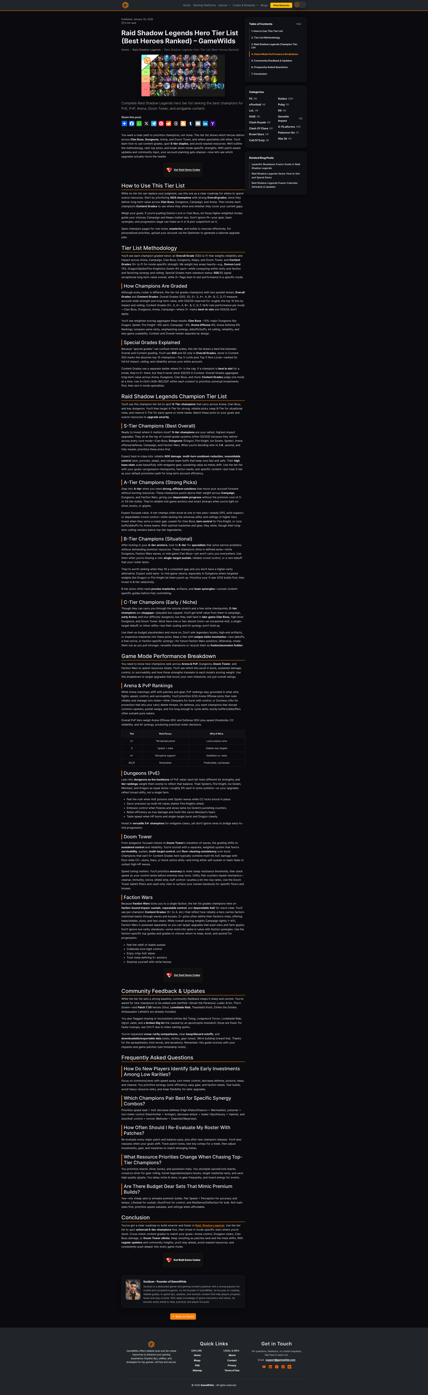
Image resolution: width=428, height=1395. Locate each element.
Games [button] (223, 5)
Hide (298, 24)
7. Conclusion (259, 73)
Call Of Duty (259, 140)
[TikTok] (283, 1367)
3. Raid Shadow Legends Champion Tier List (274, 46)
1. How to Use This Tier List (267, 31)
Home (186, 5)
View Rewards (281, 5)
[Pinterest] (289, 1367)
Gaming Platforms (204, 5)
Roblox (285, 98)
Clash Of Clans (261, 128)
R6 (282, 110)
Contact (232, 1360)
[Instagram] (277, 1367)
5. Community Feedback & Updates (271, 60)
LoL (253, 110)
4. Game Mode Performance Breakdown (274, 54)
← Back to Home (183, 1316)
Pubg (283, 104)
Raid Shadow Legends (147, 49)
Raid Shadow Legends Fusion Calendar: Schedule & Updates (275, 184)
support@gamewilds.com (280, 1359)
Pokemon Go (288, 132)
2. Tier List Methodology (265, 37)
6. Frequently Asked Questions (269, 67)
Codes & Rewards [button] (244, 5)
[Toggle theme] (300, 5)
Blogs (264, 5)
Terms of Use (232, 1370)
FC (253, 98)
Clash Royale (260, 122)
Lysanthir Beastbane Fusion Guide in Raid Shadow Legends (276, 166)
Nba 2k (285, 138)
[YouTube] (264, 1367)
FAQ (197, 1365)
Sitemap (197, 1370)
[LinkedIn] (270, 1367)
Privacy (232, 1365)
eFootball (257, 104)
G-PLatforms (289, 126)
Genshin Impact (290, 119)
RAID (254, 116)
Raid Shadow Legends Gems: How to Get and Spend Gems (276, 175)
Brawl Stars (259, 134)
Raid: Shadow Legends (209, 1225)
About (232, 1355)
